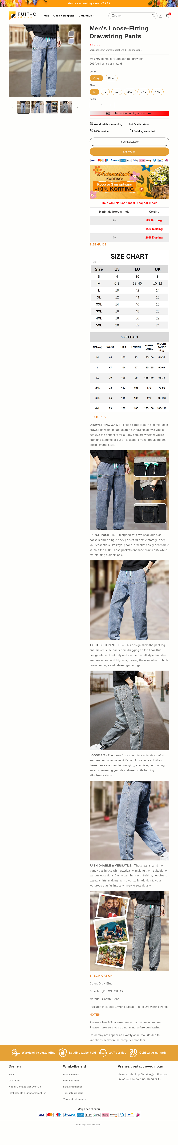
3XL (143, 91)
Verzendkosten (97, 50)
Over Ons (14, 1080)
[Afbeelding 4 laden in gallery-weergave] (66, 107)
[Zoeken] (153, 16)
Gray (96, 78)
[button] (86, 15)
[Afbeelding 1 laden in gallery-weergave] (23, 107)
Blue (111, 78)
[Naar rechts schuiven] (77, 107)
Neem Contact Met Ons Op (25, 1086)
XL (116, 91)
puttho (99, 1125)
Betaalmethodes (72, 1086)
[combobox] (133, 16)
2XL (129, 91)
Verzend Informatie (74, 1099)
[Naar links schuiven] (12, 107)
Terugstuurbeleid (73, 1092)
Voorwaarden (71, 1080)
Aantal (93, 99)
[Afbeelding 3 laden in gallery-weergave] (52, 107)
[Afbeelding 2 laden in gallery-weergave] (37, 107)
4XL (157, 91)
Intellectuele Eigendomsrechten (27, 1092)
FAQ (11, 1074)
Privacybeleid (71, 1074)
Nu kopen (129, 151)
